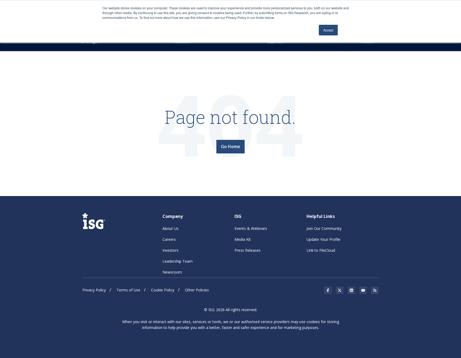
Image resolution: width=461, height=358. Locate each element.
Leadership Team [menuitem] (177, 261)
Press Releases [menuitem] (248, 250)
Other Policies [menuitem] (197, 289)
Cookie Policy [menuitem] (162, 289)
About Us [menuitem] (170, 228)
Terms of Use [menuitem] (128, 289)
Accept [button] (328, 30)
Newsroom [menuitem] (172, 272)
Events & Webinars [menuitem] (251, 228)
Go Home (230, 146)
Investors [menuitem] (170, 250)
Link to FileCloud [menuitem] (321, 250)
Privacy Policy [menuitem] (94, 289)
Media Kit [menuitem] (243, 239)
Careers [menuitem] (169, 239)
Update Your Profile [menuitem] (323, 239)
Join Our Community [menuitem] (324, 228)
